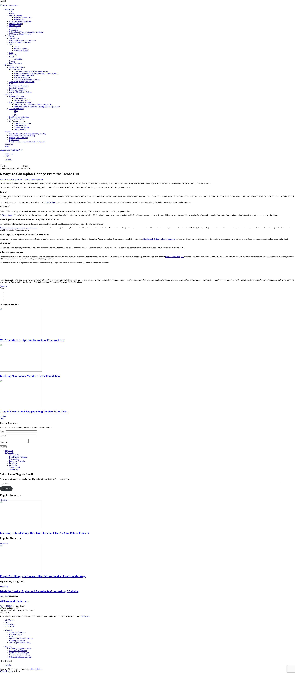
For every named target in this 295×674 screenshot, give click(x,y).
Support (12, 44)
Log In (7, 156)
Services (8, 131)
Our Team (13, 55)
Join (10, 11)
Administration (14, 455)
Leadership (13, 465)
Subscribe (6, 489)
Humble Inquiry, (8, 215)
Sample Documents (16, 88)
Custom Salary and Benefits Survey (22, 136)
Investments (13, 463)
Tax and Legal (14, 467)
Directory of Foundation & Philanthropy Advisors (27, 142)
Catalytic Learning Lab (22, 123)
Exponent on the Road (22, 100)
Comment (3, 286)
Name (3, 432)
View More (4, 500)
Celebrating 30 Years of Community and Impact (26, 32)
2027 (16, 115)
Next (2, 419)
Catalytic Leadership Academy (20, 102)
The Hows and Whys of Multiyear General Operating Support (36, 73)
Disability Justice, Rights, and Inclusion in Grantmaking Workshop (39, 591)
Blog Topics (9, 453)
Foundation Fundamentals (18, 86)
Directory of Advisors (17, 641)
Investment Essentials (21, 127)
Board (11, 57)
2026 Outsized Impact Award (20, 34)
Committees (13, 30)
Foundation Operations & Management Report (31, 71)
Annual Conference (16, 109)
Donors (16, 46)
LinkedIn (8, 160)
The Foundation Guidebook (24, 75)
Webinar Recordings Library (19, 655)
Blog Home (9, 451)
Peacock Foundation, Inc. (174, 257)
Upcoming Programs (16, 96)
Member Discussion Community (21, 638)
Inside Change (50, 202)
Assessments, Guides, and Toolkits (21, 82)
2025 (16, 111)
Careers (12, 61)
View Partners (85, 616)
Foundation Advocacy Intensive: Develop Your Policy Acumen (37, 107)
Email (3, 436)
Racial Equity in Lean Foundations (26, 80)
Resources (8, 65)
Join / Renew (9, 620)
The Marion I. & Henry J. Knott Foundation (159, 239)
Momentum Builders (21, 51)
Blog (11, 84)
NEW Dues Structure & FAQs (20, 22)
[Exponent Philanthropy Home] (9, 5)
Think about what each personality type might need (18, 228)
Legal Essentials (20, 129)
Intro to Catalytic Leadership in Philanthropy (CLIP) (33, 104)
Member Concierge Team (23, 17)
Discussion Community (17, 90)
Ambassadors (14, 28)
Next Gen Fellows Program (19, 117)
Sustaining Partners (21, 49)
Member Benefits (15, 15)
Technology (13, 469)
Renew (11, 13)
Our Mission (9, 36)
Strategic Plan (14, 38)
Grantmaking (14, 459)
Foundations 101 (20, 98)
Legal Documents (15, 63)
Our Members (10, 624)
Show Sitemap (6, 661)
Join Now (19, 150)
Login (7, 146)
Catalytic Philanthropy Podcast (20, 92)
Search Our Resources (17, 632)
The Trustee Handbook (22, 78)
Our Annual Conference (18, 651)
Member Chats (19, 19)
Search (25, 166)
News (11, 53)
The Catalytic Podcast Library (20, 643)
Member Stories (15, 26)
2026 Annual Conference (14, 601)
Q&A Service (14, 140)
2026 (16, 113)
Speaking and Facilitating (18, 138)
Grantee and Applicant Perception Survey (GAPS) (27, 134)
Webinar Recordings (16, 119)
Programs (8, 94)
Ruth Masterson (16, 179)
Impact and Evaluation (17, 461)
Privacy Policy (36, 669)
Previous (3, 416)
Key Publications (15, 69)
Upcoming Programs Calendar (20, 649)
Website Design (5, 671)
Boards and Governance (34, 179)
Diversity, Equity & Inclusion (20, 42)
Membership (9, 9)
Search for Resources (17, 67)
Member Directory (16, 24)
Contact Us (9, 144)
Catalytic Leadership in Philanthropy (22, 40)
